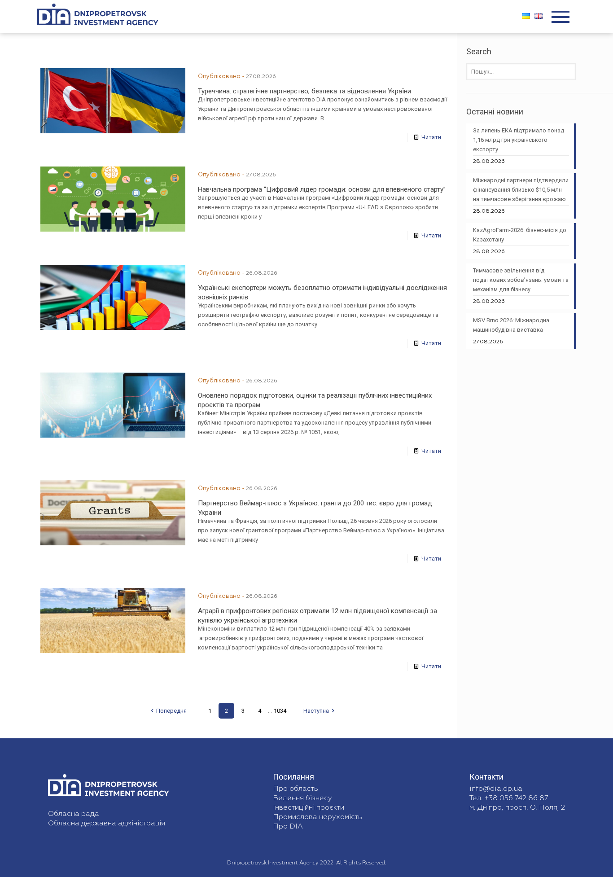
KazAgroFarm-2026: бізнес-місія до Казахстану (519, 235)
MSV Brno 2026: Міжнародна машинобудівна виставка (511, 325)
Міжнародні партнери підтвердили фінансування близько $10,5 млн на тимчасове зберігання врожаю (521, 189)
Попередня (171, 710)
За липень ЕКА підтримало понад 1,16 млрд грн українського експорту (518, 140)
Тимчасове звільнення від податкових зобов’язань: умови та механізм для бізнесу (521, 280)
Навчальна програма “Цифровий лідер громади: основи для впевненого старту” (322, 189)
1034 (280, 710)
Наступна (316, 710)
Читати (431, 137)
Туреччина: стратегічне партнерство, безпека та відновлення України (304, 91)
